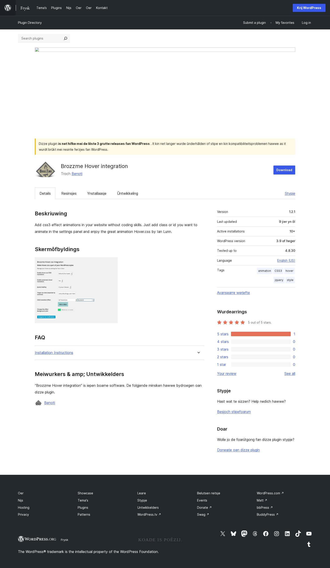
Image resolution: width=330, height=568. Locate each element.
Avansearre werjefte (233, 292)
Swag (203, 514)
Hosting (23, 507)
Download (284, 170)
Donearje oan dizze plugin (238, 450)
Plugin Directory (30, 22)
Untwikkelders (148, 507)
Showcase (85, 493)
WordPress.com (270, 493)
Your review (226, 373)
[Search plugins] (65, 38)
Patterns (84, 514)
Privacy (23, 514)
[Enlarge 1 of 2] (111, 263)
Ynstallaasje (96, 193)
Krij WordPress (309, 8)
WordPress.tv (149, 514)
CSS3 (278, 270)
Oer (21, 493)
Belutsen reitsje (208, 493)
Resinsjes (69, 193)
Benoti (77, 173)
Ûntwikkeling (127, 193)
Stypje (290, 193)
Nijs (20, 500)
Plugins (83, 507)
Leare (141, 493)
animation (264, 270)
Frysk (64, 539)
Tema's (83, 500)
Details (45, 193)
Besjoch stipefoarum (234, 411)
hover (289, 270)
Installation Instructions (54, 353)
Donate (204, 507)
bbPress (265, 507)
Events (202, 500)
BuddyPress (268, 514)
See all (289, 373)
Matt (262, 500)
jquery (279, 280)
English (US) (286, 260)
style (290, 280)
